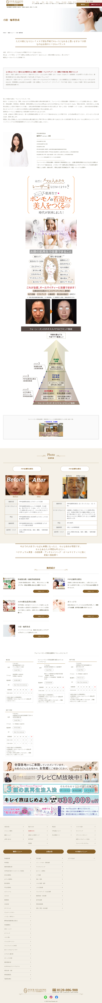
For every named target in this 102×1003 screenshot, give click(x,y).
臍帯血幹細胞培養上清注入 (11, 920)
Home (4, 32)
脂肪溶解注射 (7, 962)
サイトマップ (79, 831)
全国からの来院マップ (33, 835)
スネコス (6, 895)
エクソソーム (7, 891)
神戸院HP (30, 839)
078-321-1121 (80, 677)
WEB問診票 (69, 3)
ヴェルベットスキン (9, 912)
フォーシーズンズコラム (82, 843)
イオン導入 (7, 937)
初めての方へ (64, 3)
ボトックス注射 (8, 958)
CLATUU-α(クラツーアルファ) (12, 966)
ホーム (33, 3)
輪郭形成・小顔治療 (41, 895)
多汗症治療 (39, 900)
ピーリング (7, 933)
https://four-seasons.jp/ (82, 682)
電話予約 (83, 4)
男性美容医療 (39, 904)
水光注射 (6, 904)
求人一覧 (74, 3)
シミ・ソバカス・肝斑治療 (43, 862)
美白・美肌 (39, 879)
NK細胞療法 (7, 924)
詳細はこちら (41, 591)
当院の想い (37, 3)
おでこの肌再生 (8, 879)
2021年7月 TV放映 (51, 421)
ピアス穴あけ (71, 858)
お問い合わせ (7, 839)
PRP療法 (6, 862)
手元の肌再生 (7, 887)
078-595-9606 (17, 727)
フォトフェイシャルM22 (10, 945)
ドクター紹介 (51, 3)
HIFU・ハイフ (7, 929)
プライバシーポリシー (81, 835)
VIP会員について (56, 831)
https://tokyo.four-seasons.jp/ (20, 684)
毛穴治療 (38, 858)
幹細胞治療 (7, 858)
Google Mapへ (17, 670)
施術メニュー (43, 3)
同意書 (30, 843)
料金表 (54, 826)
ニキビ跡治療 (39, 887)
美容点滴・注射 (8, 970)
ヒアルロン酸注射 (8, 954)
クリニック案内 (57, 3)
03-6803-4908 (17, 680)
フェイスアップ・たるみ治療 (43, 891)
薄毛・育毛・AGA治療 (41, 908)
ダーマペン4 (7, 908)
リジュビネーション (9, 941)
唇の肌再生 (7, 883)
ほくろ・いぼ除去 (40, 871)
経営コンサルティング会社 (82, 839)
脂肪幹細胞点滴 (8, 866)
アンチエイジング (40, 866)
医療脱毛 (6, 900)
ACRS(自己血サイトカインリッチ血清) (14, 871)
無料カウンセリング (95, 4)
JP (86, 1)
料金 (47, 3)
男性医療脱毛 (7, 974)
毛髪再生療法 (7, 978)
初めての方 (31, 826)
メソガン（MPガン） (9, 916)
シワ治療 (38, 875)
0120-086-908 (49, 682)
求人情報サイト (56, 835)
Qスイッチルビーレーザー (11, 949)
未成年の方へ (31, 831)
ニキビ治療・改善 (40, 883)
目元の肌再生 (7, 875)
